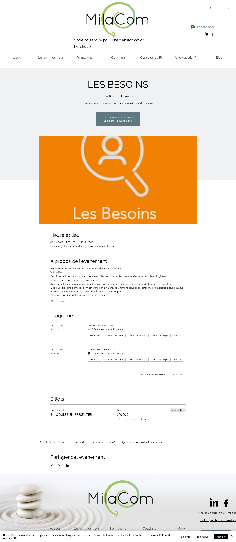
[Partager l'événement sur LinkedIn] (67, 465)
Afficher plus (57, 300)
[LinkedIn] (206, 34)
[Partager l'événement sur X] (59, 465)
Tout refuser (203, 536)
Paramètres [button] (186, 536)
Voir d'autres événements (118, 120)
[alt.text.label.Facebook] (226, 503)
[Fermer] (232, 536)
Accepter (221, 536)
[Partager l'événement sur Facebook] (51, 465)
